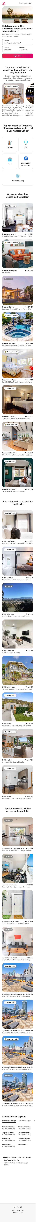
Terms (21, 1212)
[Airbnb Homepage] (3, 3)
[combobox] (18, 43)
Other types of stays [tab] (9, 1121)
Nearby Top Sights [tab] (25, 1121)
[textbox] (10, 50)
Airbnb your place (25, 3)
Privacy (15, 1212)
